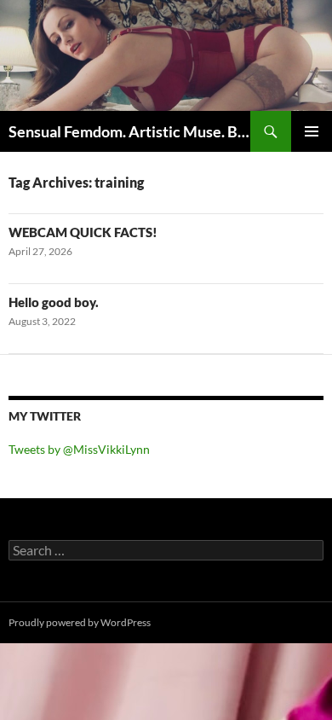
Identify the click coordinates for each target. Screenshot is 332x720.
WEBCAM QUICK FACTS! (83, 232)
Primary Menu (311, 131)
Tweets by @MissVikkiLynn (79, 449)
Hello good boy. (54, 302)
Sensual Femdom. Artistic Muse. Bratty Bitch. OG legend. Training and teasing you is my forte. (129, 131)
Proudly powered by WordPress (80, 622)
